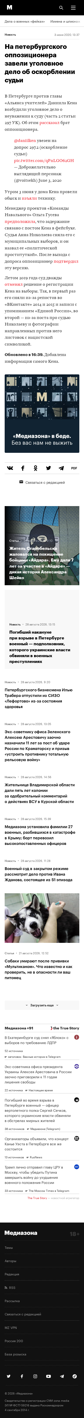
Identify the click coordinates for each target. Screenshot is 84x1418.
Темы (9, 1247)
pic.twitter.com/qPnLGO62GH (44, 161)
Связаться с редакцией (45, 482)
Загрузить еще (42, 1005)
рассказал (49, 123)
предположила (20, 222)
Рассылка (12, 1300)
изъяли (29, 199)
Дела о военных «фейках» (25, 21)
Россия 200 (14, 1340)
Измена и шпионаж (65, 21)
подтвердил (66, 262)
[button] (73, 7)
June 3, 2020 (50, 181)
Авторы (10, 1260)
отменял (14, 285)
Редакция (12, 1273)
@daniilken (25, 141)
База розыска (15, 1353)
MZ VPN (11, 1327)
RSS (11, 1287)
